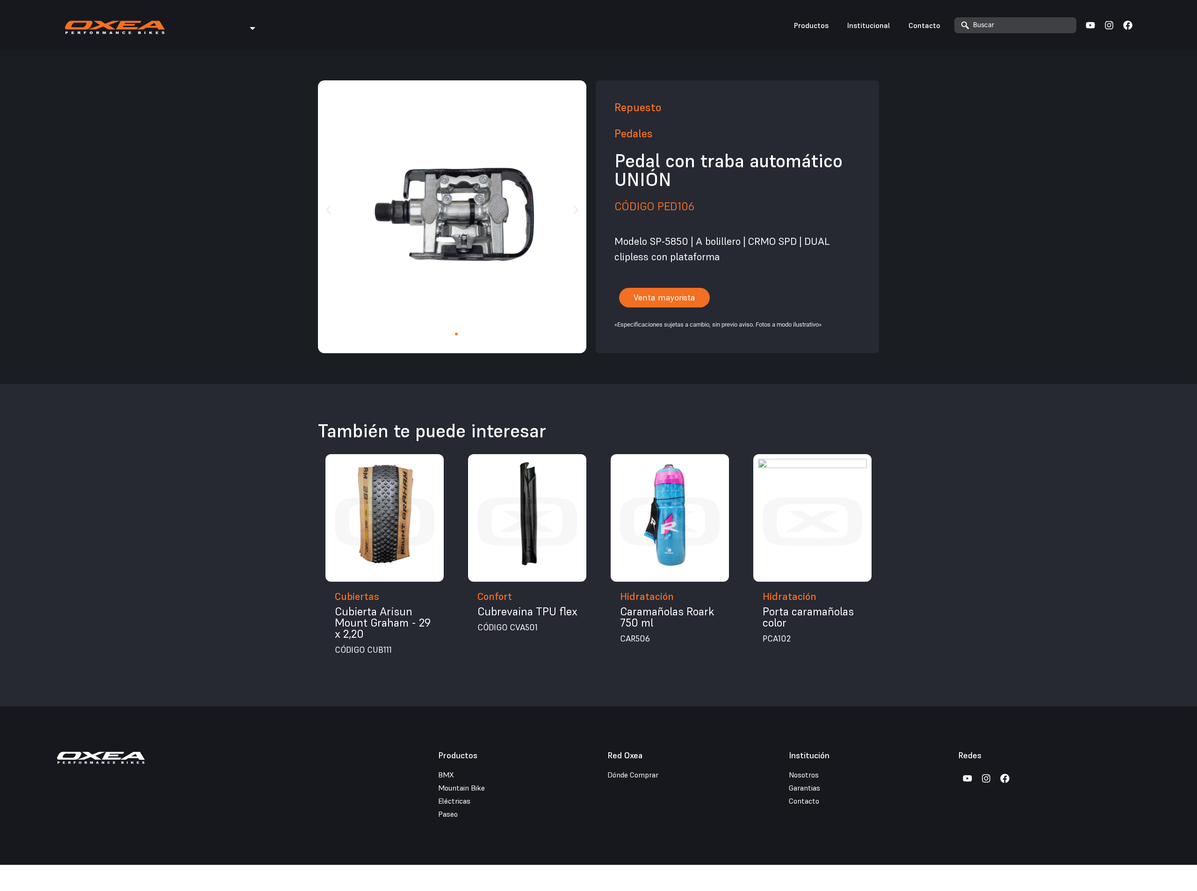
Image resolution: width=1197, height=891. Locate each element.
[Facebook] (1127, 25)
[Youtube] (1090, 25)
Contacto (924, 25)
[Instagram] (1109, 25)
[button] (328, 209)
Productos (811, 25)
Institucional (868, 25)
